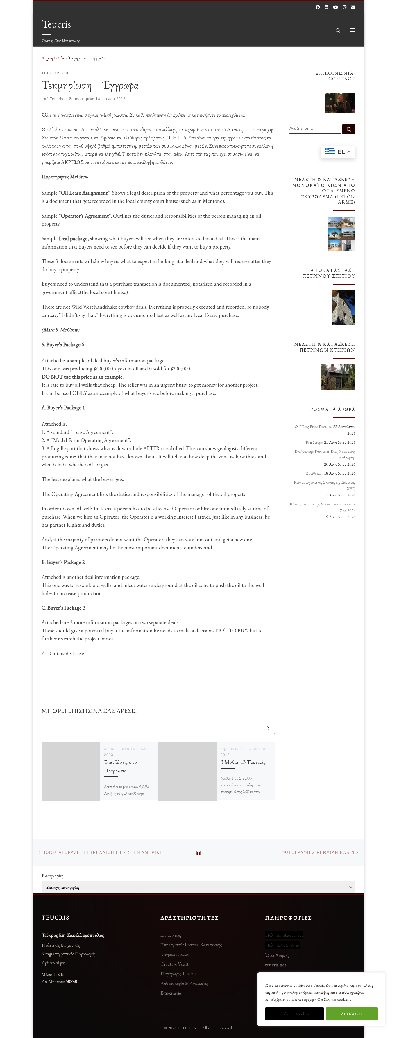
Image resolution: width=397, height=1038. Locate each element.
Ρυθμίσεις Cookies (294, 1013)
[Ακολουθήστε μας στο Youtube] (335, 7)
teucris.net (275, 964)
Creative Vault (174, 964)
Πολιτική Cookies (282, 945)
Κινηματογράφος (174, 954)
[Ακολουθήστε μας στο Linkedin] (326, 7)
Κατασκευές (170, 935)
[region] (321, 999)
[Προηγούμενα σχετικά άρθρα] (254, 727)
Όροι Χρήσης (277, 955)
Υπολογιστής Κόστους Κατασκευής (191, 944)
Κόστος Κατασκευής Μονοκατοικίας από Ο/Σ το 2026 (322, 507)
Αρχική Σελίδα (53, 58)
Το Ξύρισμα (314, 442)
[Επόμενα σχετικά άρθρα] (268, 727)
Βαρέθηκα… (314, 473)
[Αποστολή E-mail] (353, 7)
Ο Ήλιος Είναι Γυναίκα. (313, 426)
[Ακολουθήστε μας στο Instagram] (344, 7)
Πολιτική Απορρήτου (284, 935)
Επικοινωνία (170, 993)
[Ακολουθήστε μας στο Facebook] (318, 7)
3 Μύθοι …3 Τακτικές (243, 762)
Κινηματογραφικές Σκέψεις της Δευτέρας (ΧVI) (324, 485)
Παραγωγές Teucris (178, 973)
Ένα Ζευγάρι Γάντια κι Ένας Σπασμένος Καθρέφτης (324, 454)
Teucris (56, 99)
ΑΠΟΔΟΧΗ (351, 1013)
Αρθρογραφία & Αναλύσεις (184, 983)
